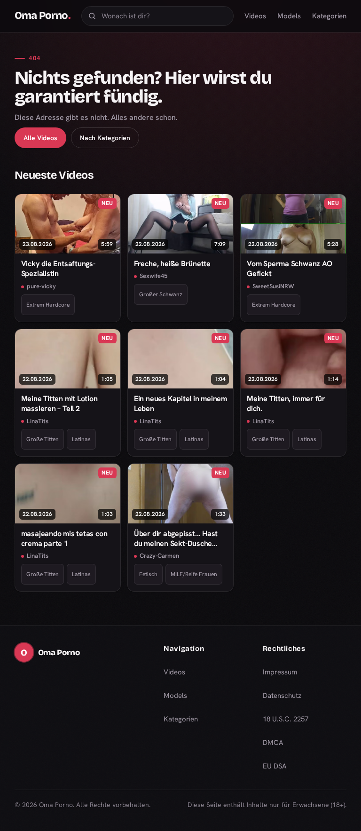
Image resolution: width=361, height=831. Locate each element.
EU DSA (275, 766)
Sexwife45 (153, 276)
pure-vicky (41, 286)
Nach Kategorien (105, 138)
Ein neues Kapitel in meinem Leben (180, 403)
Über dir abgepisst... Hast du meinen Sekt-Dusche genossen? (176, 539)
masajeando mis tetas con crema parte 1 (64, 538)
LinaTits (37, 421)
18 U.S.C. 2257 (285, 719)
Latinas (81, 439)
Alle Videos (40, 138)
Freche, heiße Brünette (172, 264)
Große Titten (42, 439)
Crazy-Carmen (159, 556)
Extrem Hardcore (48, 305)
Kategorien (329, 16)
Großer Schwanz (160, 294)
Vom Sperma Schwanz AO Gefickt (289, 268)
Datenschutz (282, 695)
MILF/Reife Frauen (194, 574)
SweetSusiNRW (273, 286)
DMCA (273, 742)
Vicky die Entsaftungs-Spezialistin (58, 268)
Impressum (280, 672)
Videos (255, 16)
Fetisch (148, 574)
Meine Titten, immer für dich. (286, 403)
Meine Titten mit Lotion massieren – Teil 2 (59, 403)
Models (289, 16)
